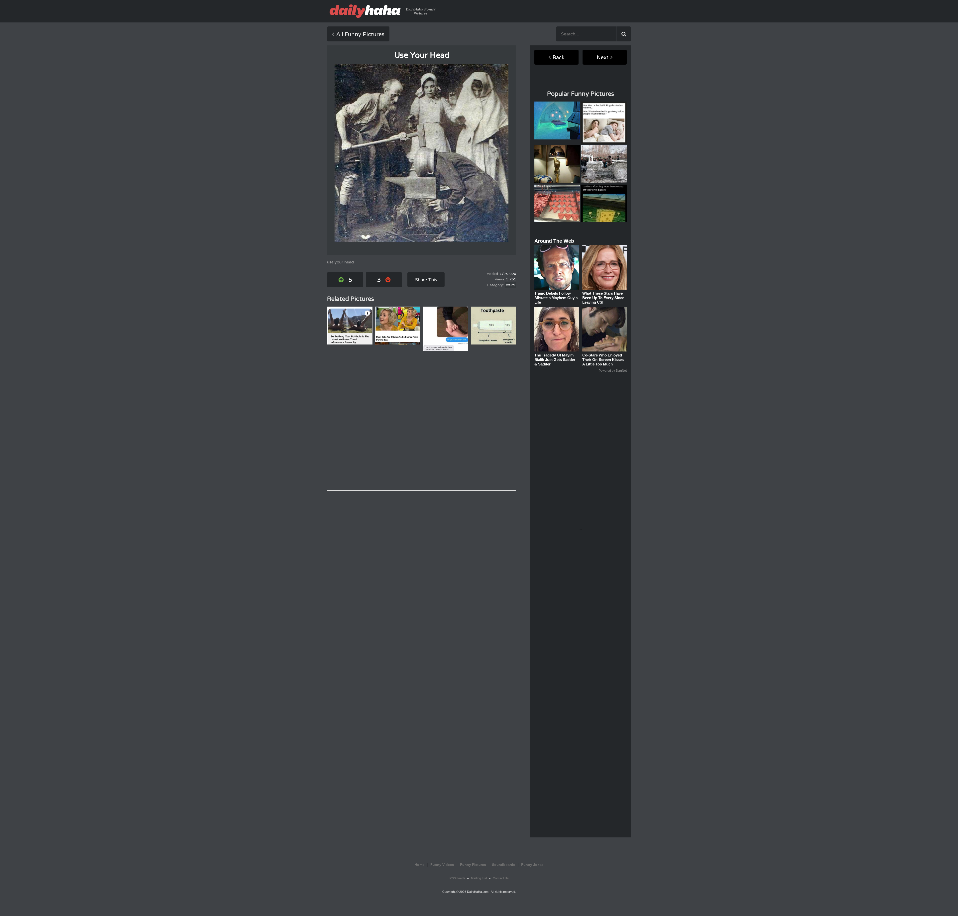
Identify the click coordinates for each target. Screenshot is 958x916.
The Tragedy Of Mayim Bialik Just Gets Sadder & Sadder (554, 359)
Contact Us (501, 878)
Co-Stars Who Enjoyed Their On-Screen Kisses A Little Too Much (603, 359)
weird (510, 285)
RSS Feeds (457, 878)
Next (602, 58)
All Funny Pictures (360, 34)
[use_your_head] (421, 153)
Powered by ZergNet (613, 370)
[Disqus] (421, 420)
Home (419, 865)
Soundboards (503, 865)
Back (558, 58)
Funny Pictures (473, 865)
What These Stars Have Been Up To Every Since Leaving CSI (603, 297)
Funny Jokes (532, 865)
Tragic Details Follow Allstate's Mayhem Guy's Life (556, 297)
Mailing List (479, 878)
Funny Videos (442, 865)
